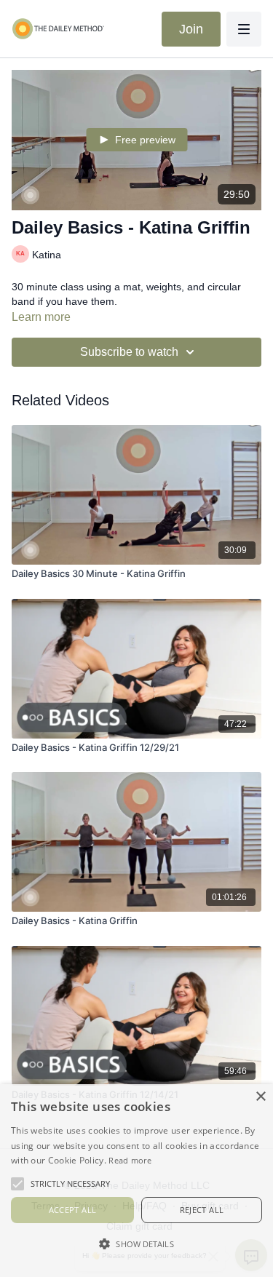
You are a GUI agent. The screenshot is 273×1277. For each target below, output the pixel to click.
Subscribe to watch (129, 352)
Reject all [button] (202, 1209)
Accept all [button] (73, 1209)
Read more (129, 1160)
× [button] (260, 1096)
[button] (136, 1243)
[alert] (136, 1180)
